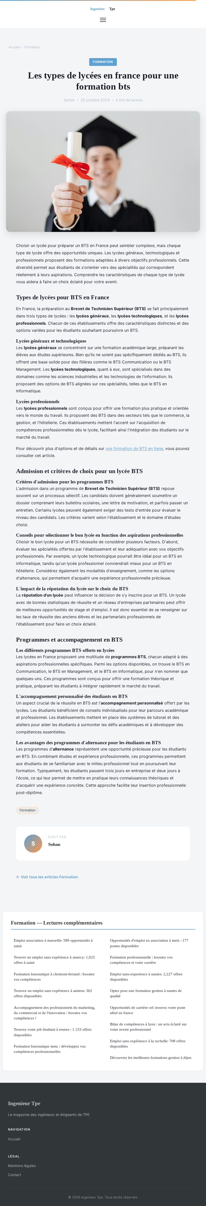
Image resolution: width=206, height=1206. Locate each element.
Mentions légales (22, 1165)
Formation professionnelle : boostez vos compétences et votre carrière (141, 960)
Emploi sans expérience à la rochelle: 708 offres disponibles (147, 1043)
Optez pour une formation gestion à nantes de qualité (146, 993)
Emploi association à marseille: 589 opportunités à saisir (53, 943)
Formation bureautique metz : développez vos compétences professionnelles (50, 1049)
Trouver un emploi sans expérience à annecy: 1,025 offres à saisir (54, 960)
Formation (32, 47)
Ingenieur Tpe (24, 1103)
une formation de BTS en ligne (134, 448)
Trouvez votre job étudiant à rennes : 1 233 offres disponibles (52, 1032)
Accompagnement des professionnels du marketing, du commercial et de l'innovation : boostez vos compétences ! (54, 1012)
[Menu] (103, 20)
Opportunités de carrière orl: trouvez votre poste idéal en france (147, 1010)
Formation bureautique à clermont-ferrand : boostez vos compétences (54, 976)
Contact (14, 1175)
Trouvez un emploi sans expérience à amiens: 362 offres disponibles (53, 993)
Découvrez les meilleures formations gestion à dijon (150, 1057)
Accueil (14, 47)
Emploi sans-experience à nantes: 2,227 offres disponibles (146, 976)
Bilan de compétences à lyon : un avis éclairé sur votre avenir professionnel (148, 1026)
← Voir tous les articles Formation (47, 877)
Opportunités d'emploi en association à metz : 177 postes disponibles (149, 943)
